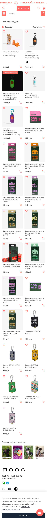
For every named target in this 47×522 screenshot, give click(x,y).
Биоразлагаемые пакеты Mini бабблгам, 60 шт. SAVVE (12, 166)
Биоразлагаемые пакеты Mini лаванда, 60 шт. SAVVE (12, 200)
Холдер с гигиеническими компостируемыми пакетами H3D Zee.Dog (11, 132)
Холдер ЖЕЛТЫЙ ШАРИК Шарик (31, 366)
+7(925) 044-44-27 (12, 476)
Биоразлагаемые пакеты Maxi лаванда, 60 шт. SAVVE (12, 300)
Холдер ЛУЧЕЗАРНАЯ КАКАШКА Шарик (11, 398)
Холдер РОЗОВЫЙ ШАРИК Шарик (9, 429)
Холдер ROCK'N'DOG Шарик (33, 333)
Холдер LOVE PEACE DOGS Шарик (32, 398)
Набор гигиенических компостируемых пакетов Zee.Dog (11, 54)
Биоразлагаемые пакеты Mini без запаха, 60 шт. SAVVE (34, 267)
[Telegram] (7, 483)
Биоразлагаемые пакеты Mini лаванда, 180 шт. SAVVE (34, 200)
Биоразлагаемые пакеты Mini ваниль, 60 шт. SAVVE (12, 233)
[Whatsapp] (3, 483)
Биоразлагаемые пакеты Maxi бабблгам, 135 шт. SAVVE (34, 131)
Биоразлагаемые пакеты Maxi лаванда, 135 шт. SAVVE (34, 300)
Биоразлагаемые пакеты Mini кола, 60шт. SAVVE (12, 266)
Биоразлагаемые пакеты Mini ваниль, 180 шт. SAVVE (34, 233)
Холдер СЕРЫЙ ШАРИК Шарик (11, 366)
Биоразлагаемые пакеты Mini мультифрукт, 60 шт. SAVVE (34, 166)
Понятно (23, 515)
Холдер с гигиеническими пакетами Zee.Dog (32, 95)
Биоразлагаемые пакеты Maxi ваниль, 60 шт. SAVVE (12, 334)
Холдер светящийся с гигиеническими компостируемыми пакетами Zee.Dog (11, 96)
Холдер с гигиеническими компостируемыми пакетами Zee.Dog (32, 55)
